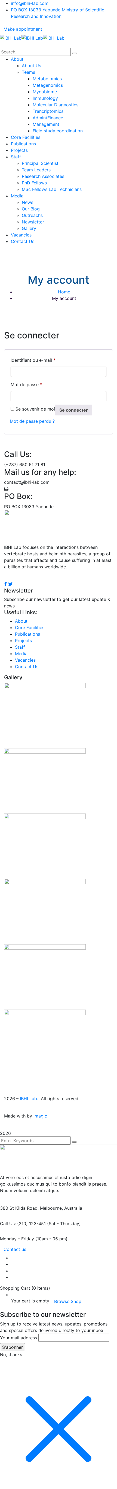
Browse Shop (67, 1301)
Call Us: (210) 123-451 (23, 1223)
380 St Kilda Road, (19, 1208)
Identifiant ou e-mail (33, 360)
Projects (23, 640)
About (21, 621)
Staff (20, 647)
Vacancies (25, 660)
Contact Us (26, 666)
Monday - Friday (17, 1238)
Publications (27, 634)
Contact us (15, 1249)
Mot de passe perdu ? (32, 421)
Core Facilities (29, 627)
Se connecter (73, 410)
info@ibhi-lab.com (29, 3)
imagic (40, 1116)
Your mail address (18, 1337)
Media (21, 653)
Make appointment (23, 29)
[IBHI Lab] (10, 37)
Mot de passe (26, 384)
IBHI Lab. (29, 1098)
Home (64, 291)
